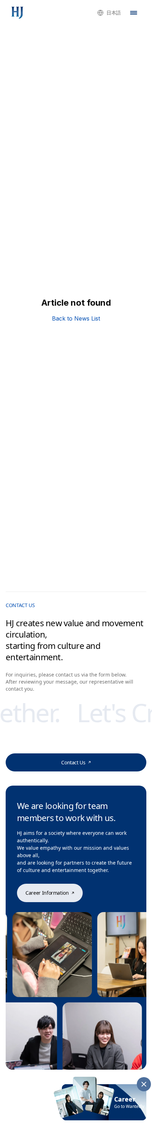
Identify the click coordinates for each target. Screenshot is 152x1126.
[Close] (144, 1084)
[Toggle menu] (134, 13)
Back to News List (76, 318)
